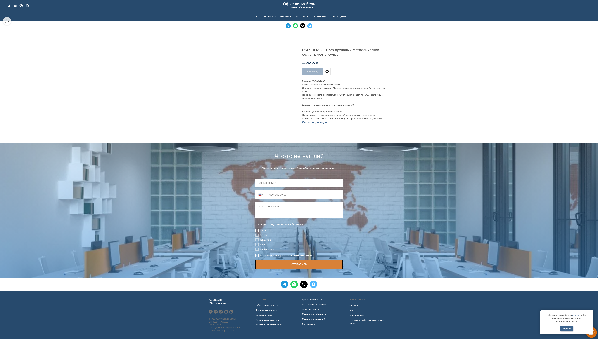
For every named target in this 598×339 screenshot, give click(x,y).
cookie (575, 315)
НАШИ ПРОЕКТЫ (289, 16)
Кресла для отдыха (312, 299)
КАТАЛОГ (269, 16)
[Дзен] (226, 312)
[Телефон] (302, 25)
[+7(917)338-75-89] (9, 6)
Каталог (260, 299)
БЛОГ (306, 16)
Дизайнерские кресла (266, 310)
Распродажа (308, 324)
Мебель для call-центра (314, 314)
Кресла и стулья (263, 315)
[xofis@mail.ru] (15, 6)
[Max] (27, 6)
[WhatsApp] (21, 6)
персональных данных (301, 255)
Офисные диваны (311, 309)
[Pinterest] (221, 312)
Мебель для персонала (267, 320)
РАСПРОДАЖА (338, 16)
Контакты (353, 305)
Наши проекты (356, 315)
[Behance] (216, 312)
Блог (351, 310)
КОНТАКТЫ (320, 16)
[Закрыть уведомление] (591, 312)
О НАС (255, 16)
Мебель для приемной (313, 319)
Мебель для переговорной (269, 324)
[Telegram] (288, 25)
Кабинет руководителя (266, 305)
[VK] (211, 312)
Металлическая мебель (314, 304)
